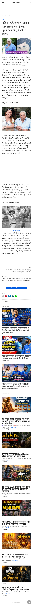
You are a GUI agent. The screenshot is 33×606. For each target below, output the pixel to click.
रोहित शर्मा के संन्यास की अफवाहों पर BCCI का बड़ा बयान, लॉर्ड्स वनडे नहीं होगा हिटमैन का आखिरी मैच (16, 358)
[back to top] (29, 602)
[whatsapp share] (13, 296)
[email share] (3, 296)
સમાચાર (3, 450)
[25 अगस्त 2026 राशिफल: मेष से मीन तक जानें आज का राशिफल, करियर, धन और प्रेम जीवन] (16, 405)
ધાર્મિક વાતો (4, 415)
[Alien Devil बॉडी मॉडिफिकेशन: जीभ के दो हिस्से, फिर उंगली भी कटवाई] (16, 508)
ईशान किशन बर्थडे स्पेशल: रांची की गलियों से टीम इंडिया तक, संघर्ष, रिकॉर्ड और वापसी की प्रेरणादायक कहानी (15, 330)
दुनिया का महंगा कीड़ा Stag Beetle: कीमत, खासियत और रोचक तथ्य (15, 455)
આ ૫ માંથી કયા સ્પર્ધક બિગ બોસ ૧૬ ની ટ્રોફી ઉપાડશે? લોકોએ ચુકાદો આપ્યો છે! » (18, 271)
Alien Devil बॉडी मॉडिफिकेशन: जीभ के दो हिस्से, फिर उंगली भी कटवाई (16, 523)
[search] (30, 3)
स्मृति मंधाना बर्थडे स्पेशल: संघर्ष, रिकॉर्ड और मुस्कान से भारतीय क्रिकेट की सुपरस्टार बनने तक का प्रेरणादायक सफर (15, 386)
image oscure (16, 230)
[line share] (16, 296)
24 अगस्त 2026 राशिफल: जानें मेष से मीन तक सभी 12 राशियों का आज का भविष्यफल (16, 489)
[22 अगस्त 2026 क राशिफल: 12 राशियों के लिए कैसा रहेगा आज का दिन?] (16, 574)
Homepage (4, 15)
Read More (13, 427)
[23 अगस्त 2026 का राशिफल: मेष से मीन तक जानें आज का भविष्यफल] (16, 541)
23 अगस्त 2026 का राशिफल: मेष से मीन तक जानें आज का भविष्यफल (15, 555)
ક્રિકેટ (10, 15)
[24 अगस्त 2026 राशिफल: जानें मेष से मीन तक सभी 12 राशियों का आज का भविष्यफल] (16, 473)
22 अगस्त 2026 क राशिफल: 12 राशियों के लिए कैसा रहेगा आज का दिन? (16, 588)
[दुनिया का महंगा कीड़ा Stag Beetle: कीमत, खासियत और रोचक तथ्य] (16, 440)
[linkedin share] (9, 296)
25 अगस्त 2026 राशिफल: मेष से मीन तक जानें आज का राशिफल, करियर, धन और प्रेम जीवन (16, 421)
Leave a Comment (16, 288)
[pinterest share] (6, 296)
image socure (16, 133)
